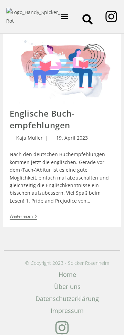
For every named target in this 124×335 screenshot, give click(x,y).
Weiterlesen (23, 216)
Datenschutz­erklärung (67, 298)
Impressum (67, 310)
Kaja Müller (29, 137)
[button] (64, 16)
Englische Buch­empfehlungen (42, 119)
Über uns (67, 286)
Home (67, 274)
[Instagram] (111, 16)
